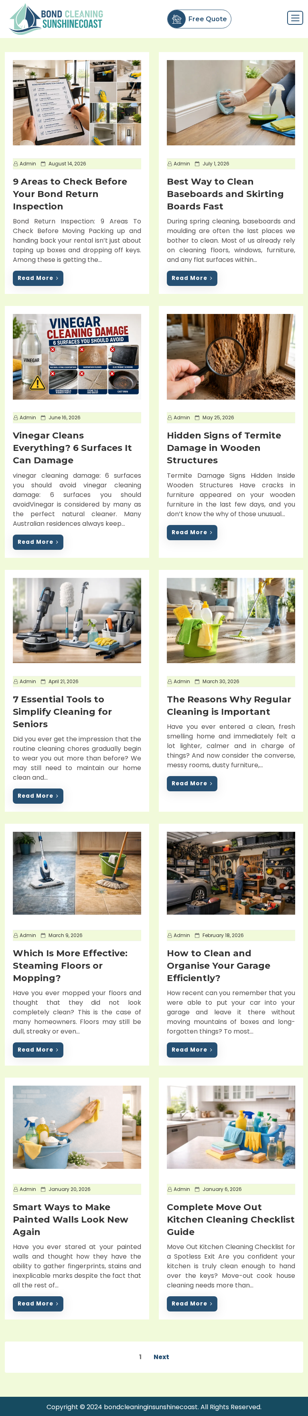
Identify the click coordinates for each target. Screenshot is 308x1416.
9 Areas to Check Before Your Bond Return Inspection (70, 194)
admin (28, 163)
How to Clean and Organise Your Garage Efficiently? (218, 966)
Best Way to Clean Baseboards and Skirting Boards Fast (225, 194)
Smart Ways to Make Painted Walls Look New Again (70, 1219)
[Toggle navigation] (295, 18)
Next (161, 1357)
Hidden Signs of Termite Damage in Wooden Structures (224, 448)
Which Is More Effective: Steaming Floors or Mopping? (70, 966)
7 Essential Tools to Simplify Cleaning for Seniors (62, 712)
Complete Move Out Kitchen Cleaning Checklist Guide (231, 1219)
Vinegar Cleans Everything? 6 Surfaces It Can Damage (72, 448)
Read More (35, 278)
